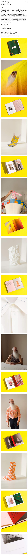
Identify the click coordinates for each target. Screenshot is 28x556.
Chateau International (12, 7)
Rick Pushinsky (5, 2)
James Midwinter (13, 33)
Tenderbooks (3, 7)
